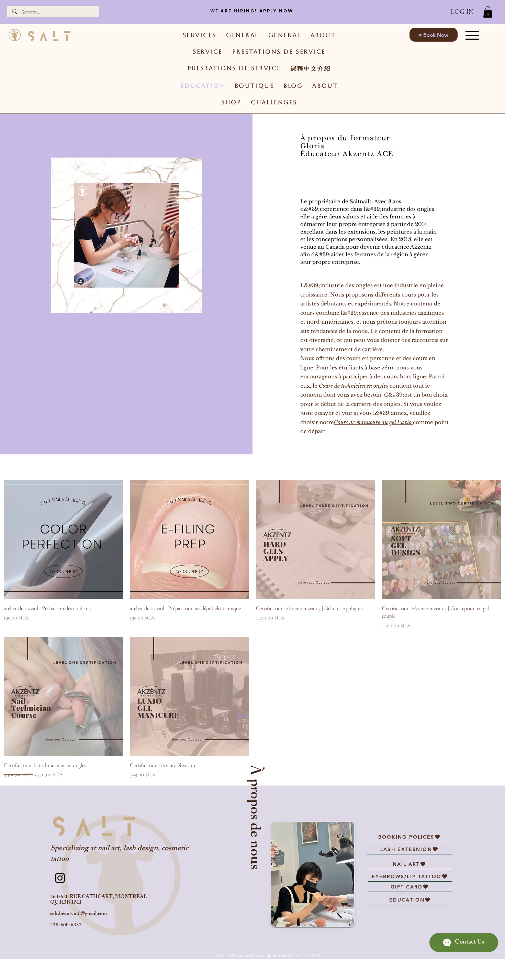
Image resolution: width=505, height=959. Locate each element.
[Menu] (472, 35)
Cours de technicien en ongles (354, 385)
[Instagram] (60, 878)
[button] (488, 12)
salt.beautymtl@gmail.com (78, 914)
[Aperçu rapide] (63, 539)
